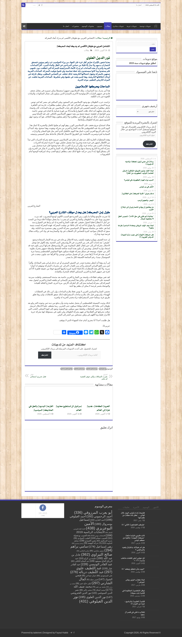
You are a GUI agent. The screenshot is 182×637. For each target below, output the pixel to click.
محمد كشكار (98, 630)
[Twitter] (39, 5)
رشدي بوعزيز (77, 583)
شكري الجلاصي (83, 591)
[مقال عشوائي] (24, 66)
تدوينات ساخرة (118, 66)
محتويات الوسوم (88, 66)
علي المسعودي (104, 616)
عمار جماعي (89, 615)
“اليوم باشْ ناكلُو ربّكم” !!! (133, 608)
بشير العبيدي (87, 580)
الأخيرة (136, 547)
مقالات (107, 66)
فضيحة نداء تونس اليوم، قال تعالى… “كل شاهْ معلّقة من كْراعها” (133, 555)
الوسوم (146, 547)
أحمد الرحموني (99, 556)
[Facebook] (42, 5)
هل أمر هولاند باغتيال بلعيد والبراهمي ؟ (133, 588)
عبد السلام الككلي (80, 601)
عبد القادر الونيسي (96, 604)
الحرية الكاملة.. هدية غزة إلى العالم (98, 448)
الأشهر (156, 547)
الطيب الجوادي (82, 578)
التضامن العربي (92, 409)
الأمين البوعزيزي (98, 565)
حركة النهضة (91, 583)
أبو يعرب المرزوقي (93, 552)
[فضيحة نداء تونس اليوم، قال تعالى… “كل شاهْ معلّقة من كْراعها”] (152, 556)
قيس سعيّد (92, 619)
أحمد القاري (97, 560)
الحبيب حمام (99, 578)
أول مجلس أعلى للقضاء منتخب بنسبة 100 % (133, 599)
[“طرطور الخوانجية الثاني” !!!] (152, 567)
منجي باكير (85, 630)
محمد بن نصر (99, 627)
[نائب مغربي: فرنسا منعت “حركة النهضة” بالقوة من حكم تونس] (152, 578)
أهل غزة (102, 409)
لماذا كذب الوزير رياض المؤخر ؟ (135, 621)
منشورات (75, 66)
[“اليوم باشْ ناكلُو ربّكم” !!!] (152, 612)
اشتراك (44, 395)
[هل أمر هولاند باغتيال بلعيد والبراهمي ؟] (152, 590)
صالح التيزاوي (96, 594)
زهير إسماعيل (100, 586)
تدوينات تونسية (145, 66)
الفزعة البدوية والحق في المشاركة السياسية (41, 448)
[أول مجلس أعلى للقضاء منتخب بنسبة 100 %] (152, 601)
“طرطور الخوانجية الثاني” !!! (133, 564)
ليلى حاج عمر (83, 623)
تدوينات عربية (132, 66)
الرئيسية (155, 66)
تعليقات (126, 547)
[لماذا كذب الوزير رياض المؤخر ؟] (152, 623)
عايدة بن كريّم (87, 598)
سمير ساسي (97, 591)
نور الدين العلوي (98, 97)
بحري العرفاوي (104, 581)
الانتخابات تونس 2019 (96, 575)
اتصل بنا (138, 5)
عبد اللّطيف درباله (87, 612)
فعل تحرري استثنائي (38, 416)
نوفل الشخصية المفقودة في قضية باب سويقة (133, 631)
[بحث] (23, 5)
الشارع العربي (79, 409)
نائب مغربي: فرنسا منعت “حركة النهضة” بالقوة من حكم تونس (134, 578)
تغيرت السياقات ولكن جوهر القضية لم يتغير (93, 417)
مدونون (99, 66)
